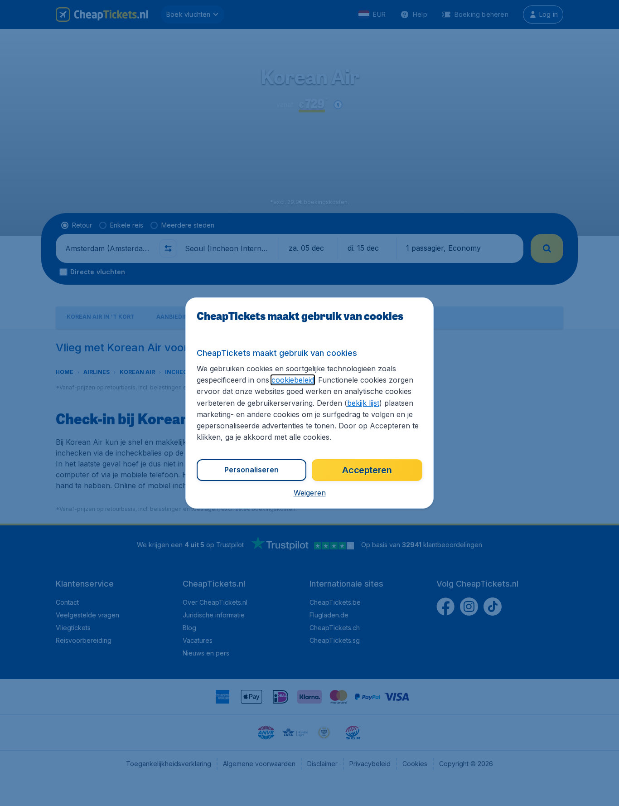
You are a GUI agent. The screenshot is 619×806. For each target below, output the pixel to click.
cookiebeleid (292, 379)
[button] (310, 492)
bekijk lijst (363, 403)
